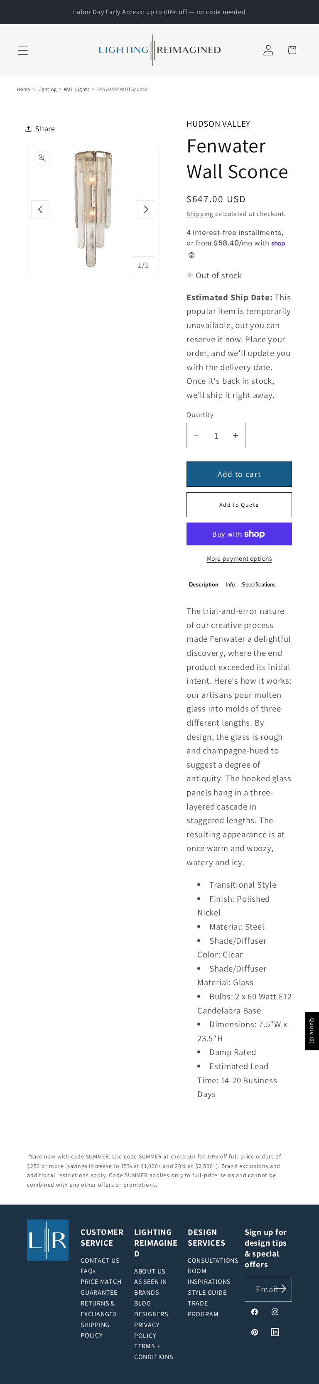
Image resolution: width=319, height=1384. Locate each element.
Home (23, 89)
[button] (22, 50)
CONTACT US (100, 1260)
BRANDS (146, 1292)
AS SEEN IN (150, 1281)
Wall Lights (77, 89)
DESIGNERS (151, 1314)
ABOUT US (149, 1271)
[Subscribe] (280, 1289)
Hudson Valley (218, 123)
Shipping (199, 213)
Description (203, 585)
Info (230, 585)
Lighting (47, 89)
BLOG (142, 1303)
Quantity (199, 414)
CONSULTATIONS (213, 1260)
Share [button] (45, 128)
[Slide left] (40, 209)
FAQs (88, 1270)
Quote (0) (312, 1031)
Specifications (259, 585)
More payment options (239, 558)
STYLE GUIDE (207, 1292)
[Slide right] (146, 209)
